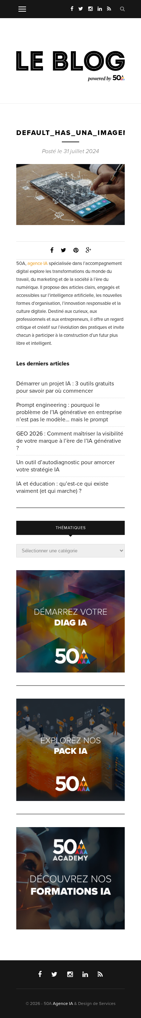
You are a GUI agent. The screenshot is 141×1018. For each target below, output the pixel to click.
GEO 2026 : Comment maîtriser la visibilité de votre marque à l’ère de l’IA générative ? (69, 441)
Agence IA (63, 1003)
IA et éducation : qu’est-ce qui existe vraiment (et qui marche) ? (62, 487)
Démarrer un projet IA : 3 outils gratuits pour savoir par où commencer (65, 387)
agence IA (37, 263)
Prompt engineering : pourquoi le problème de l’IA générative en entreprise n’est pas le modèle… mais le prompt (69, 412)
